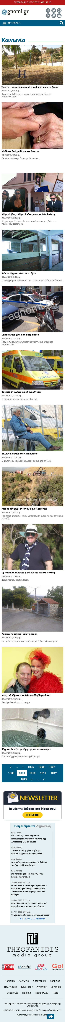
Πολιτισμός (10, 986)
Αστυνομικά (39, 981)
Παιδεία (26, 992)
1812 (54, 773)
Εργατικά (56, 986)
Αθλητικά (55, 981)
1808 (11, 773)
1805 (31, 766)
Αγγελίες (42, 986)
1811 (43, 773)
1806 (41, 766)
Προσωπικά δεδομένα (26, 1003)
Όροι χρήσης (43, 1003)
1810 (32, 773)
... (17, 766)
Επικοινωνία (32, 1006)
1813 (24, 779)
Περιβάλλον (41, 992)
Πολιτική (10, 981)
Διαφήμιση (55, 1003)
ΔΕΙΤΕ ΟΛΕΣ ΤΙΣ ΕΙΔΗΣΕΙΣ (32, 918)
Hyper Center (42, 1015)
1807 (52, 766)
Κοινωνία (13, 40)
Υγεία (55, 992)
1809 (22, 773)
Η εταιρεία (9, 1003)
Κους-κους (27, 986)
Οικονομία (12, 992)
